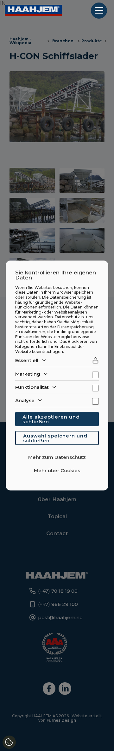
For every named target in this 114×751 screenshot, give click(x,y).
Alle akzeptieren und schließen (51, 419)
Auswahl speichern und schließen (55, 438)
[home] (33, 11)
